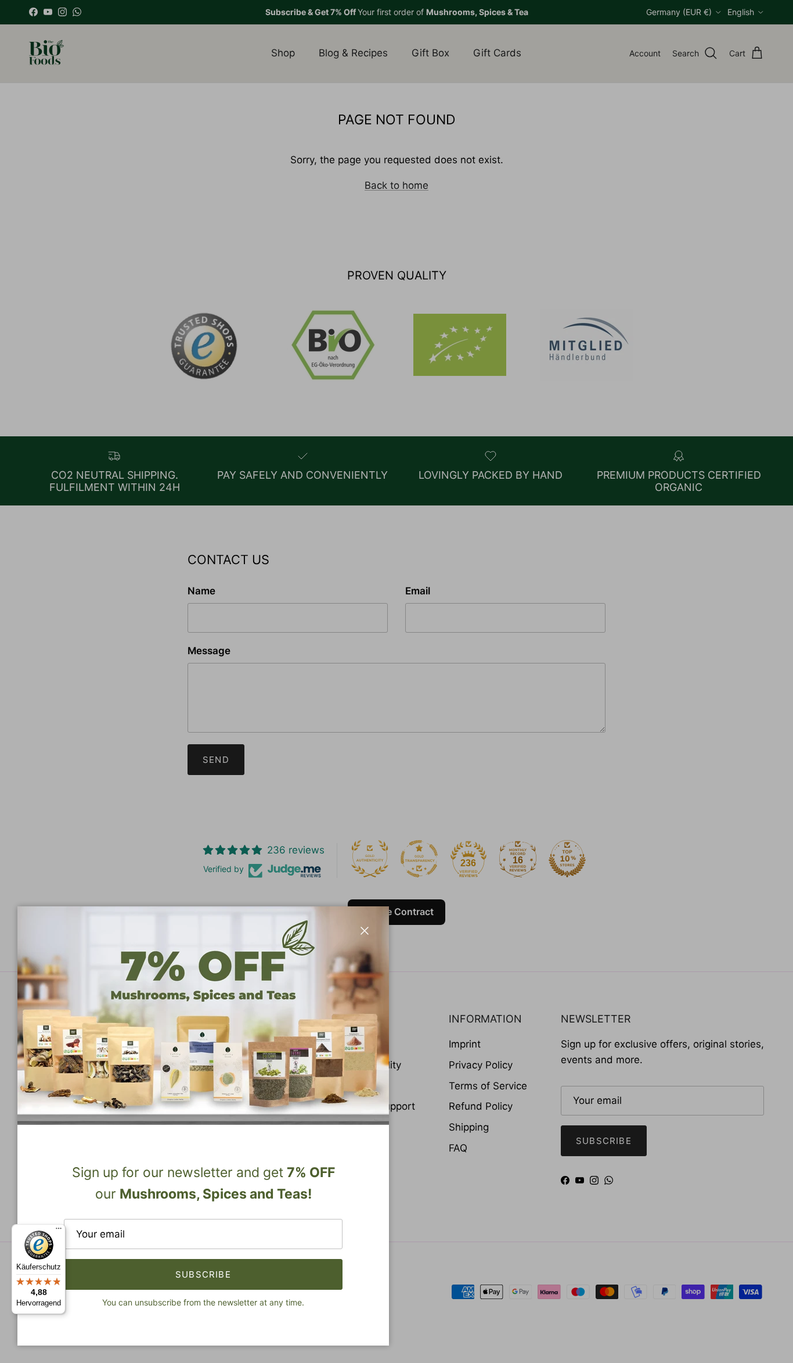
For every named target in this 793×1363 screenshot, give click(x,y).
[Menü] (59, 1231)
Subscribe (203, 1274)
